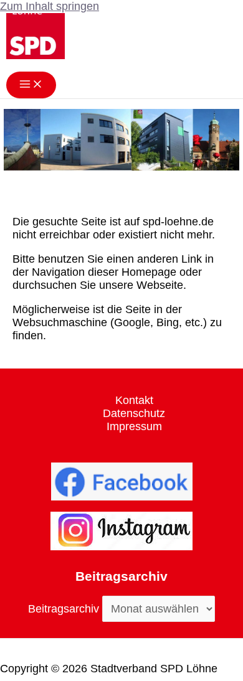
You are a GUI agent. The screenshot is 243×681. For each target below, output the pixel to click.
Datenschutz (134, 413)
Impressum (134, 426)
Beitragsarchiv (63, 609)
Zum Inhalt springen (49, 6)
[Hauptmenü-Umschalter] (31, 85)
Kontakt (134, 400)
